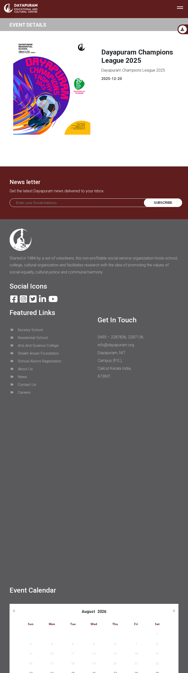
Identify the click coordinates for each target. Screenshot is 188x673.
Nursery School (30, 330)
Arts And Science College (38, 345)
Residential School (32, 338)
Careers (24, 392)
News (22, 377)
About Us (25, 369)
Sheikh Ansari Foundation (38, 353)
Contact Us (26, 384)
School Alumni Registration (39, 361)
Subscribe (163, 203)
